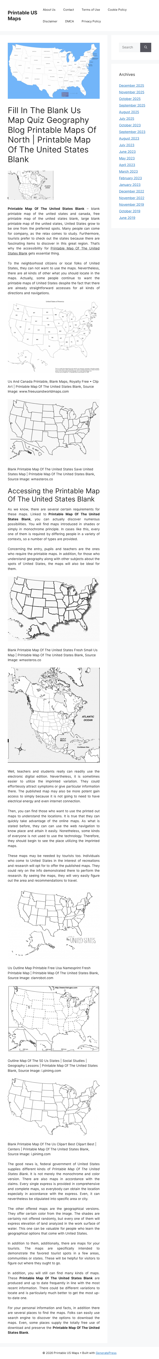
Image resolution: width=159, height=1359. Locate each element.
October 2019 (129, 211)
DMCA (69, 21)
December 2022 (131, 191)
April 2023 (127, 165)
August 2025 (129, 112)
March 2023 (128, 171)
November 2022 (131, 198)
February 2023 (130, 178)
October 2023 (130, 125)
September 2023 (132, 132)
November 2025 (131, 92)
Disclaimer (50, 21)
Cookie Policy (117, 9)
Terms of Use (91, 9)
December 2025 (131, 86)
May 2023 (127, 158)
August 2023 (129, 138)
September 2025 (132, 105)
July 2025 (126, 119)
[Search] (145, 47)
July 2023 (126, 145)
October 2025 (130, 99)
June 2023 (127, 152)
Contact (68, 9)
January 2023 (130, 185)
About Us (49, 9)
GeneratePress (106, 1353)
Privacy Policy (91, 21)
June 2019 (127, 218)
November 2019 (131, 205)
